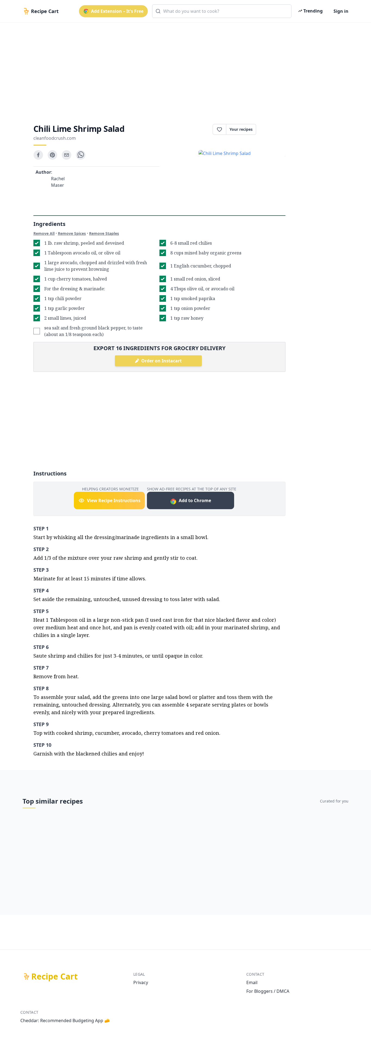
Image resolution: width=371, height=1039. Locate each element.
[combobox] (221, 11)
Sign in (341, 11)
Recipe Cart (54, 976)
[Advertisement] (183, 68)
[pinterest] (52, 155)
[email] (66, 155)
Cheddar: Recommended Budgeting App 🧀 (65, 1021)
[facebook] (38, 155)
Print (273, 129)
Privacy (140, 982)
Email (251, 982)
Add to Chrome (195, 500)
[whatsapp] (81, 155)
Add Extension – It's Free (117, 11)
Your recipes (241, 129)
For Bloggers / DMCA (267, 991)
